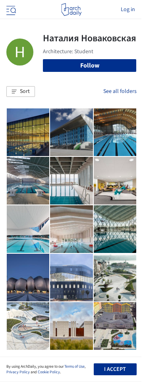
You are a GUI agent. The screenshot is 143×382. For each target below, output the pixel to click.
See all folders (120, 91)
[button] (20, 91)
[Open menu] (10, 9)
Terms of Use (74, 366)
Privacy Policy (18, 372)
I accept (115, 369)
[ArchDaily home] (71, 9)
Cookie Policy (49, 372)
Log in (128, 9)
